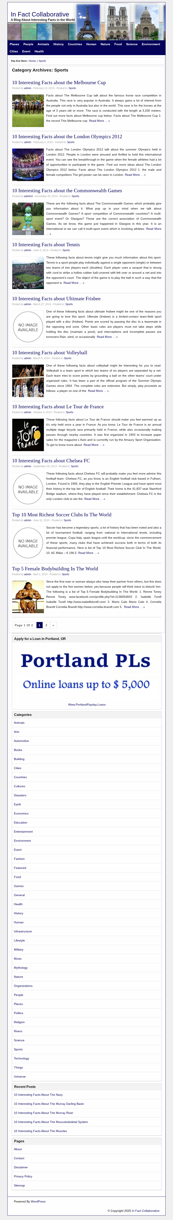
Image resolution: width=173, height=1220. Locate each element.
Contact (19, 1158)
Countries (75, 44)
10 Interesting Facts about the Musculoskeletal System (51, 1122)
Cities (14, 51)
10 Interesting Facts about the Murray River (43, 1113)
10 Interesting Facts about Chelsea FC (51, 460)
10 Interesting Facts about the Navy (38, 1094)
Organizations (23, 985)
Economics (21, 813)
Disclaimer (21, 1167)
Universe (20, 1076)
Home (32, 61)
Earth (17, 804)
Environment (151, 44)
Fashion (19, 858)
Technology (21, 1058)
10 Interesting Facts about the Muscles (40, 1131)
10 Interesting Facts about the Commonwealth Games (67, 190)
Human (91, 44)
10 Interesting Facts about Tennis (46, 244)
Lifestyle (19, 940)
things (18, 1067)
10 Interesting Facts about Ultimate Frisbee (56, 298)
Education (20, 822)
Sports (42, 61)
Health (39, 51)
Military (18, 949)
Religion (19, 1022)
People (28, 44)
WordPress (38, 1201)
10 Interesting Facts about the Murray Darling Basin (49, 1103)
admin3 (28, 196)
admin (27, 88)
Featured (20, 868)
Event (26, 51)
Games (19, 886)
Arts (16, 731)
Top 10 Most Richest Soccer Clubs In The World (61, 514)
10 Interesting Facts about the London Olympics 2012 (67, 136)
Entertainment (23, 831)
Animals (43, 44)
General (19, 895)
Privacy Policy (23, 1176)
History (58, 44)
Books (18, 750)
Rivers (18, 1031)
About (18, 1149)
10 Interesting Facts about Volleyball (49, 352)
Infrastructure (23, 931)
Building (19, 759)
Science (132, 44)
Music (18, 958)
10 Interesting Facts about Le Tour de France (58, 406)
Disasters (20, 795)
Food (118, 44)
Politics (18, 1013)
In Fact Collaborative (40, 14)
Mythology (21, 967)
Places (14, 44)
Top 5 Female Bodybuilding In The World (55, 568)
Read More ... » (99, 120)
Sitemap (19, 1185)
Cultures (19, 786)
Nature (105, 44)
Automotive (21, 741)
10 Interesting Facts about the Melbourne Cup (59, 82)
